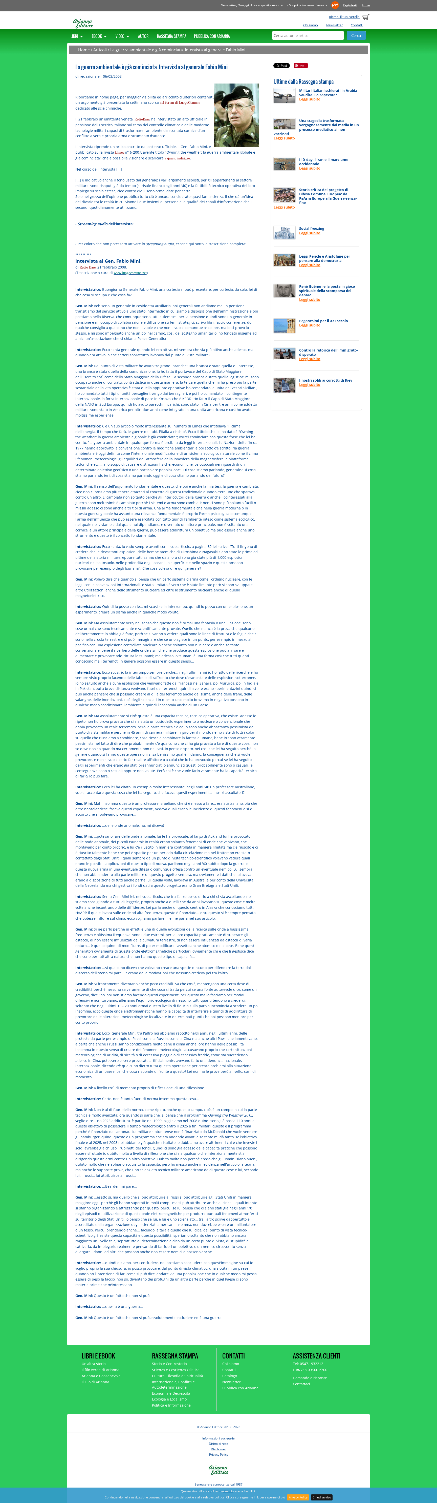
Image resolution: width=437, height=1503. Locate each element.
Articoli (100, 50)
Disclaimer (218, 1449)
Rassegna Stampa (171, 36)
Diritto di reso (218, 1444)
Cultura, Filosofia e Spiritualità (177, 1375)
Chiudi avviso (322, 1497)
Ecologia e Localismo (169, 1399)
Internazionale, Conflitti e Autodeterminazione (173, 1385)
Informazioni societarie (218, 1438)
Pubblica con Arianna (212, 36)
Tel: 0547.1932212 (308, 1363)
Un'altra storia (94, 1363)
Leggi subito (309, 99)
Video (120, 36)
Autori (143, 36)
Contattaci (301, 1384)
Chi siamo (310, 25)
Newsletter (334, 25)
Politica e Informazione (171, 1405)
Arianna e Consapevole (101, 1375)
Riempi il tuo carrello (344, 16)
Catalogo (229, 1375)
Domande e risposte (310, 1377)
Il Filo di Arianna (95, 1382)
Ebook (97, 36)
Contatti (357, 25)
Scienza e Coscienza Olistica (176, 1369)
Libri (75, 36)
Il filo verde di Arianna (100, 1369)
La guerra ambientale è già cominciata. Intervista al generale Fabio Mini (177, 50)
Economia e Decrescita (171, 1393)
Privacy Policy (298, 1497)
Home (84, 50)
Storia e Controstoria (169, 1363)
